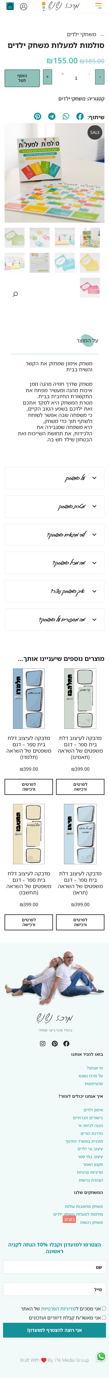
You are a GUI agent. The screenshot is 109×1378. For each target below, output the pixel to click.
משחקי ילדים (81, 34)
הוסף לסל (22, 78)
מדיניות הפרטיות (58, 1308)
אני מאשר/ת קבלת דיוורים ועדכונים (65, 1317)
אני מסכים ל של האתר (61, 1308)
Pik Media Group (72, 1360)
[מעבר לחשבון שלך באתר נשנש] (23, 6)
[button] (99, 6)
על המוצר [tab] (87, 340)
